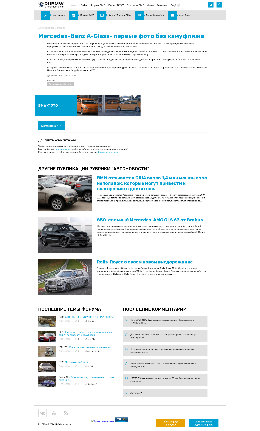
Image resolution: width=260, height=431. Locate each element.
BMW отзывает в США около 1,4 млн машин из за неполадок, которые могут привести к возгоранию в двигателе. (152, 183)
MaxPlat (89, 366)
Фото (150, 5)
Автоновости (45, 28)
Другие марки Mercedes (60, 84)
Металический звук (76, 362)
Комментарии (50, 125)
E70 (61, 317)
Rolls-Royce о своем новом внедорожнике (145, 262)
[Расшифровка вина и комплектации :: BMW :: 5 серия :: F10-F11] (47, 352)
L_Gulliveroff (91, 384)
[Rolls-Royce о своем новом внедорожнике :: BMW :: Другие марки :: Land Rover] (65, 277)
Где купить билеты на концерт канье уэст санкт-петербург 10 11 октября (87, 333)
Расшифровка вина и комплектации (90, 347)
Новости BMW (78, 5)
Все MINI (63, 377)
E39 (61, 362)
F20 (61, 332)
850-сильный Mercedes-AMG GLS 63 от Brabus (150, 220)
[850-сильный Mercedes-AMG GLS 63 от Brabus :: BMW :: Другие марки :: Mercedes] (65, 235)
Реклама (162, 5)
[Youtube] (54, 413)
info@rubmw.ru (63, 424)
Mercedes (60, 28)
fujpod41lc (90, 339)
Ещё (173, 5)
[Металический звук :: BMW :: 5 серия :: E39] (47, 367)
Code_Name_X (92, 351)
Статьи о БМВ (135, 5)
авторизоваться (63, 149)
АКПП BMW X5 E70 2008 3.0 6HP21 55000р (89, 317)
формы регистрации (108, 152)
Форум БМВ (97, 5)
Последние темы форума (69, 309)
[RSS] (66, 413)
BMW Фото (48, 105)
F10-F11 (63, 347)
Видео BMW (116, 5)
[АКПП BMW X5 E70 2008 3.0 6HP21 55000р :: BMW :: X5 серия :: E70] (47, 322)
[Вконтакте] (42, 413)
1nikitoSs (90, 321)
